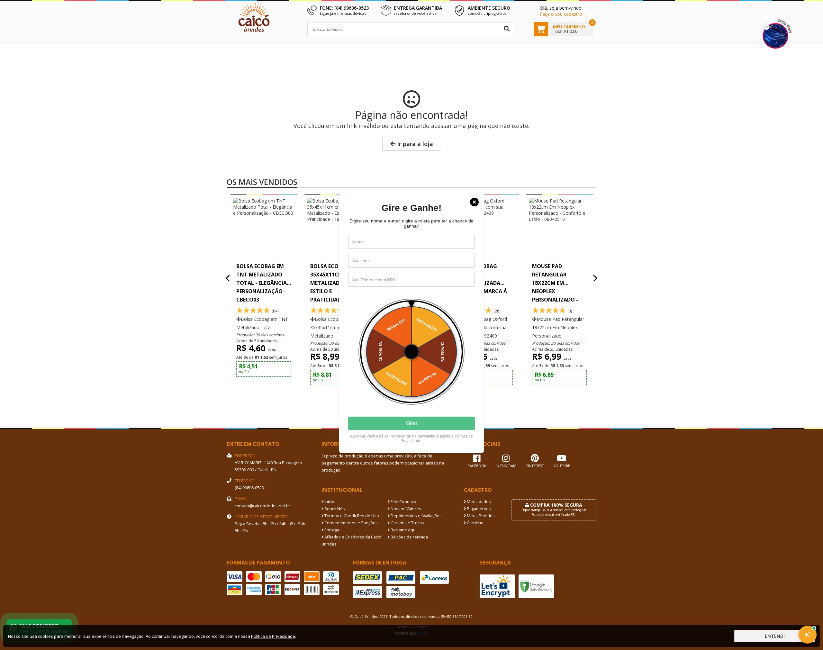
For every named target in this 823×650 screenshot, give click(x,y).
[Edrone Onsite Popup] (411, 325)
